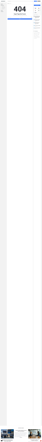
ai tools (35, 32)
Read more (21, 437)
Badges (2, 11)
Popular (34, 14)
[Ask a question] (40, 440)
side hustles (36, 37)
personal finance (38, 36)
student (38, 37)
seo (34, 37)
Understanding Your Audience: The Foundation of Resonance (34, 440)
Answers (36, 14)
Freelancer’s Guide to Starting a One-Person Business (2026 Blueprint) (21, 431)
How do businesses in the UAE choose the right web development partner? (37, 17)
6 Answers (36, 28)
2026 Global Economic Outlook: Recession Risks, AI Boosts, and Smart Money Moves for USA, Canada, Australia (7, 440)
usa (39, 37)
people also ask (35, 36)
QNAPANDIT (3, 1)
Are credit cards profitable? (37, 25)
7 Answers (36, 26)
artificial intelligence (38, 32)
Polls (2, 10)
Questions (3, 5)
